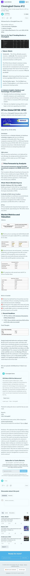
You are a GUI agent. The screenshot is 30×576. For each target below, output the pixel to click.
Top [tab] (3, 513)
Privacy (21, 564)
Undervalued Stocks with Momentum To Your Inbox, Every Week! (10, 519)
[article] (15, 520)
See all (4, 546)
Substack (8, 573)
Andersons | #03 (6, 537)
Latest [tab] (6, 513)
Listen (27, 14)
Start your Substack (11, 569)
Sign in (27, 2)
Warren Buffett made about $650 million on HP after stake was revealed (16, 321)
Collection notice (15, 566)
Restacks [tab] (10, 495)
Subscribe (22, 2)
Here (26, 423)
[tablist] (7, 495)
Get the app (22, 569)
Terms (25, 564)
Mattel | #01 (4, 526)
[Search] (27, 513)
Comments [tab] (4, 495)
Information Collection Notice (14, 475)
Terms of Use (21, 474)
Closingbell (7, 13)
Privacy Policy (25, 475)
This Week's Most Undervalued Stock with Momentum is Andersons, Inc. (11, 539)
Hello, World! (5, 516)
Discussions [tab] (11, 513)
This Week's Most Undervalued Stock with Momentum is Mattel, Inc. (11, 529)
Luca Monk (9, 521)
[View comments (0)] (7, 18)
